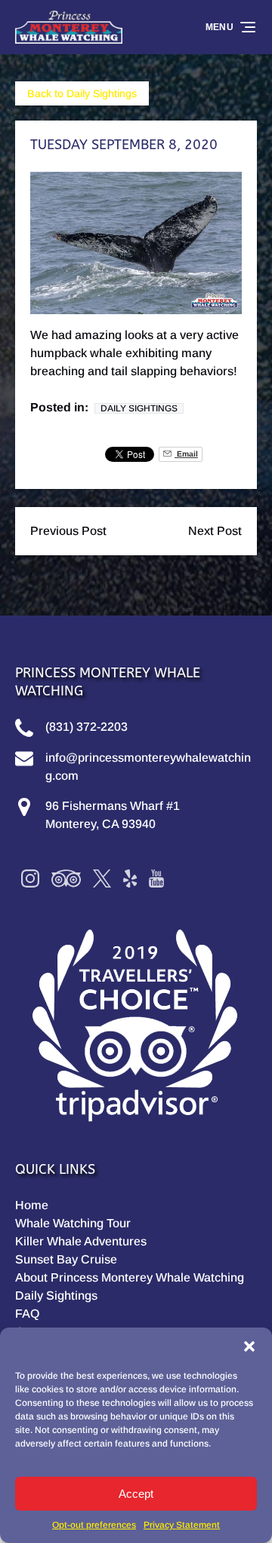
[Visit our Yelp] (130, 878)
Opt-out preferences (94, 1525)
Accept (136, 1493)
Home (31, 1205)
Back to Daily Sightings (82, 93)
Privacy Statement (182, 1525)
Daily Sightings (139, 408)
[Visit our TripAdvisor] (66, 878)
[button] (249, 1346)
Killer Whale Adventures (81, 1241)
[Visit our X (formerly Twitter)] (102, 878)
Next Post (215, 530)
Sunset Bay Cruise (66, 1259)
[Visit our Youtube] (156, 878)
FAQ (27, 1313)
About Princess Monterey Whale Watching (129, 1277)
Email (186, 454)
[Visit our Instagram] (30, 878)
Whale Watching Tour (73, 1223)
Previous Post (68, 530)
